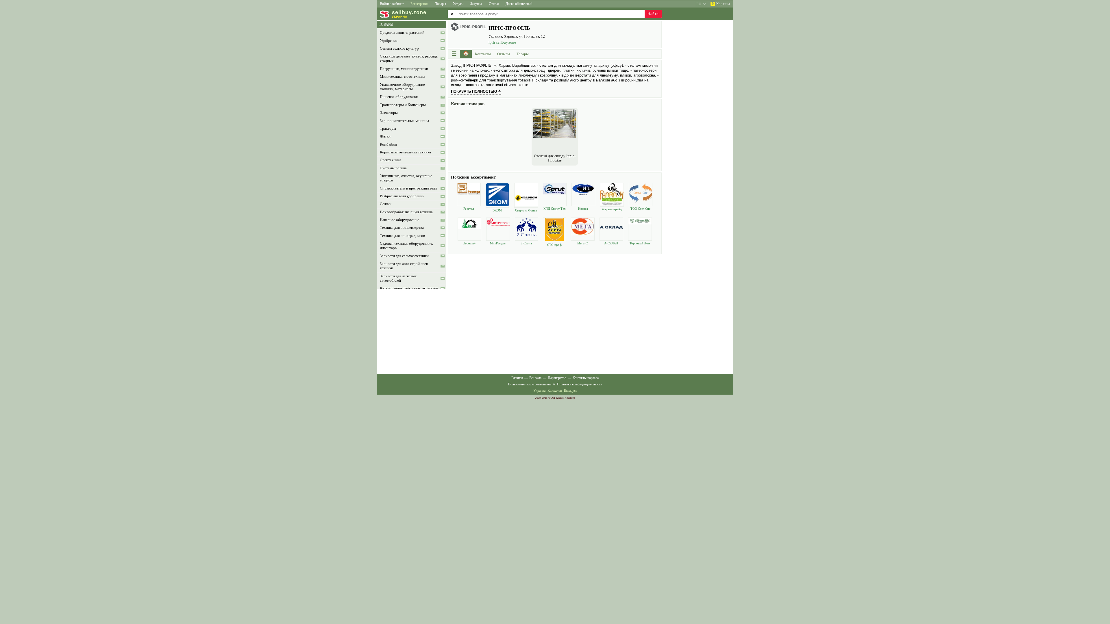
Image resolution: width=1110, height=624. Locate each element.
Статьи (494, 4)
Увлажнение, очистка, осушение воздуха (406, 178)
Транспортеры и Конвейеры (403, 105)
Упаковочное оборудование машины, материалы (402, 87)
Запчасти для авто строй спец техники (404, 266)
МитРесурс (498, 243)
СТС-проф (554, 244)
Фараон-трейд (612, 209)
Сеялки (385, 204)
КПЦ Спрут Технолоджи (554, 209)
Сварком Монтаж (526, 210)
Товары (440, 4)
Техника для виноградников (402, 236)
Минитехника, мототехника (402, 77)
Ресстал (468, 208)
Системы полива (393, 168)
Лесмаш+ (469, 243)
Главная (517, 378)
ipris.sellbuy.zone (502, 42)
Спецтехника (390, 160)
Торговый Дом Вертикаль (640, 243)
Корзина (721, 4)
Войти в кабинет (392, 4)
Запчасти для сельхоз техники (404, 256)
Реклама (535, 378)
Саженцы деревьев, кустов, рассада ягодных (409, 58)
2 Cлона (526, 243)
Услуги (458, 4)
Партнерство (557, 378)
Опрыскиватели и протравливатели (408, 188)
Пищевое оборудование (399, 97)
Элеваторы (389, 113)
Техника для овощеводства (402, 228)
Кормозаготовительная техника (405, 152)
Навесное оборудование (399, 220)
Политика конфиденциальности (579, 384)
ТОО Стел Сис (640, 208)
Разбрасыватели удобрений (402, 196)
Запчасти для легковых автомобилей (398, 278)
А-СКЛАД (611, 243)
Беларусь (570, 391)
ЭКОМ (497, 210)
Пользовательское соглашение (529, 384)
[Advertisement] (555, 295)
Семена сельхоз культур (399, 49)
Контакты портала (586, 378)
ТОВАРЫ (386, 25)
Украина (539, 391)
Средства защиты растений (402, 33)
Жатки (385, 136)
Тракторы (388, 129)
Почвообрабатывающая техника (406, 212)
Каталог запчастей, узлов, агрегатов (409, 288)
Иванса (583, 208)
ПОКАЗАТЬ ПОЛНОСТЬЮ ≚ (476, 91)
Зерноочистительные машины (404, 121)
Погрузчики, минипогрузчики (404, 69)
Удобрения (388, 41)
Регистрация (419, 4)
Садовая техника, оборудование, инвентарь (406, 246)
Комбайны (388, 144)
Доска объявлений (519, 4)
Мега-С (582, 243)
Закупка (476, 4)
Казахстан (554, 391)
